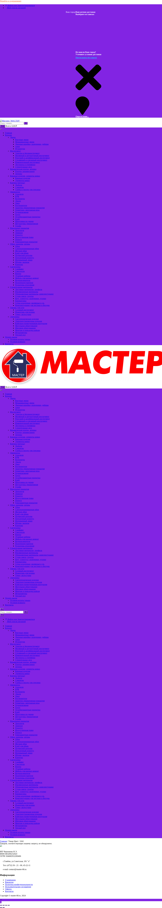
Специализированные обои (27, 249)
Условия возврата (17, 342)
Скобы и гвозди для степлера (27, 190)
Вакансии (9, 882)
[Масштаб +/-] (1, 905)
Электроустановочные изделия (28, 321)
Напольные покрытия (19, 228)
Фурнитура (20, 149)
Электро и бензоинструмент (27, 153)
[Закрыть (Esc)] (9, 905)
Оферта (8, 889)
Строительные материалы (21, 287)
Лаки (17, 203)
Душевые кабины (22, 276)
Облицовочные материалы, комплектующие (34, 294)
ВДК (17, 196)
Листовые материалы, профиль (28, 289)
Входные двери (21, 140)
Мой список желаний (16, 8)
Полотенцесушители (24, 283)
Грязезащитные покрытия (26, 242)
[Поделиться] (6, 905)
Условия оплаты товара (20, 339)
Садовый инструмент (24, 310)
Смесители (20, 271)
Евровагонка (20, 301)
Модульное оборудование (26, 326)
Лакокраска (15, 192)
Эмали (18, 201)
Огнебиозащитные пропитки (27, 217)
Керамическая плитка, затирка (23, 169)
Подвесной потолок (23, 255)
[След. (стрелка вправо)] (4, 907)
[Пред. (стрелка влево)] (1, 907)
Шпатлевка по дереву (24, 221)
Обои (17, 246)
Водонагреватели (22, 280)
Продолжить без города (86, 57)
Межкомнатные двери (24, 142)
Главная (8, 133)
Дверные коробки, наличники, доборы (32, 144)
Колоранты (20, 199)
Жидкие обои (21, 251)
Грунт (17, 214)
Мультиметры (21, 333)
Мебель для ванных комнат (27, 278)
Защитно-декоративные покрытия (30, 208)
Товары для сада (17, 308)
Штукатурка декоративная (26, 224)
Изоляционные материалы (26, 292)
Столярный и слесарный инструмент (31, 160)
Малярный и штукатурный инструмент (32, 155)
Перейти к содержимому (10, 1)
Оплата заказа (11, 337)
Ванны (18, 273)
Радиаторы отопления (24, 285)
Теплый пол (20, 335)
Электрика (14, 317)
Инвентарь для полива (25, 312)
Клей (17, 219)
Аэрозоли (19, 194)
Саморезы (19, 187)
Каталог (8, 135)
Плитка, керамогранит (25, 171)
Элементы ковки (22, 180)
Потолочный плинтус (24, 258)
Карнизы (19, 264)
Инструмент (15, 151)
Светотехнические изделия (27, 319)
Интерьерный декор (23, 260)
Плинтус (19, 235)
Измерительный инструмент (27, 162)
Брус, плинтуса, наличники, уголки (30, 298)
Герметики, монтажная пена (27, 210)
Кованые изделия (22, 178)
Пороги (18, 239)
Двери (13, 137)
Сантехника (15, 267)
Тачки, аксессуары (23, 314)
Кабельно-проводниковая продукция (31, 323)
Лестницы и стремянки (25, 165)
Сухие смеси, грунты (24, 296)
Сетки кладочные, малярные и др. (30, 303)
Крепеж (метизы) (17, 183)
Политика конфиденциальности (19, 884)
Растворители (21, 205)
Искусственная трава (24, 237)
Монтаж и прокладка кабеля (27, 330)
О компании (10, 880)
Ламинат (19, 233)
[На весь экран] (4, 905)
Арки (17, 146)
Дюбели (18, 185)
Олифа (18, 226)
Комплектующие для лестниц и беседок (32, 305)
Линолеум (19, 230)
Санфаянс (19, 269)
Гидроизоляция (21, 212)
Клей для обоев (21, 253)
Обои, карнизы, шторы (20, 244)
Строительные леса (23, 167)
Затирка (18, 174)
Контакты (9, 344)
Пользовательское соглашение (18, 887)
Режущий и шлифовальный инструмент (32, 158)
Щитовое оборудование (25, 328)
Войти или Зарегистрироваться (21, 5)
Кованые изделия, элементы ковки (25, 176)
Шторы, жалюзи (22, 262)
